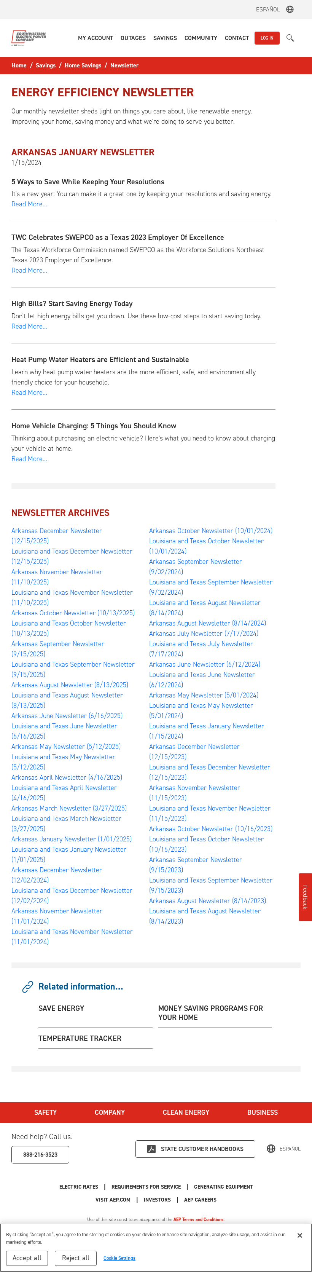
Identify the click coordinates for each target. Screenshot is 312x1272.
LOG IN (267, 38)
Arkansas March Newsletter (69, 808)
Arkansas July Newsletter (203, 633)
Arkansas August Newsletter (69, 684)
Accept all (27, 1257)
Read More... (29, 204)
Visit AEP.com (113, 1199)
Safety (45, 1112)
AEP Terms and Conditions (199, 1219)
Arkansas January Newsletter (71, 839)
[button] (95, 38)
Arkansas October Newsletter (73, 613)
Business (262, 1112)
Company (110, 1112)
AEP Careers (200, 1199)
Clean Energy (186, 1112)
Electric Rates (78, 1187)
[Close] (299, 1235)
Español (268, 9)
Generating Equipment (223, 1187)
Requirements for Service (146, 1187)
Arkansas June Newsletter (67, 715)
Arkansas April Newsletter (66, 777)
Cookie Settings (119, 1258)
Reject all (76, 1257)
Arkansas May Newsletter (66, 746)
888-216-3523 (40, 1155)
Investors (157, 1199)
